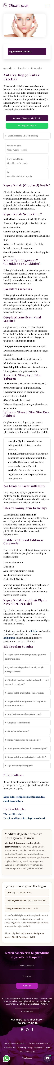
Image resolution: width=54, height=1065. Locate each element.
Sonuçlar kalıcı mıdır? (18, 731)
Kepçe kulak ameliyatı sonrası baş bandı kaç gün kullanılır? (25, 703)
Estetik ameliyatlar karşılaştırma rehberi (24, 818)
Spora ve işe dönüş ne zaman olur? (24, 739)
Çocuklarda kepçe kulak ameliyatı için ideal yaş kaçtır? (24, 669)
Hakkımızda (27, 933)
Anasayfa (7, 68)
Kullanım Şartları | (25, 1047)
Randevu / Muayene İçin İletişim (27, 118)
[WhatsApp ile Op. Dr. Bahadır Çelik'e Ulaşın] (6, 1058)
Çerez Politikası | (39, 1047)
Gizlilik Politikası (20, 937)
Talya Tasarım (27, 1058)
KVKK (32, 937)
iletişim (34, 631)
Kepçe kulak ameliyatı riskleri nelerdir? (26, 757)
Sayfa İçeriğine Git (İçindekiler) (23, 135)
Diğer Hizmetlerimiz (20, 51)
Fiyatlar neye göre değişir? (20, 765)
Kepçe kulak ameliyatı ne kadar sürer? (25, 692)
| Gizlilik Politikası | (9, 1047)
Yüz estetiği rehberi (13, 814)
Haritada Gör (27, 1011)
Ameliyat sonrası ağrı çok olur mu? (24, 714)
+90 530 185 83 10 (27, 1023)
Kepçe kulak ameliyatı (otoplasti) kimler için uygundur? (25, 656)
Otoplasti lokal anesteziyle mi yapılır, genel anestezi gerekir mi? (27, 682)
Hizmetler (21, 68)
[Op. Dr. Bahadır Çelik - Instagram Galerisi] (27, 1029)
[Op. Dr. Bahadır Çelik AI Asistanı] (47, 1058)
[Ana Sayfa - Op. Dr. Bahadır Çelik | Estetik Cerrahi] (15, 5)
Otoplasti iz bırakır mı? (18, 722)
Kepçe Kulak (36, 68)
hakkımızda (9, 637)
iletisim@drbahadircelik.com (27, 1019)
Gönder (27, 985)
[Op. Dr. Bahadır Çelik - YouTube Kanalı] (22, 1029)
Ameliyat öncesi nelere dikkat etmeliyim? (27, 748)
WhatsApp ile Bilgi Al (27, 126)
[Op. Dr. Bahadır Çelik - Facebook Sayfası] (32, 1029)
